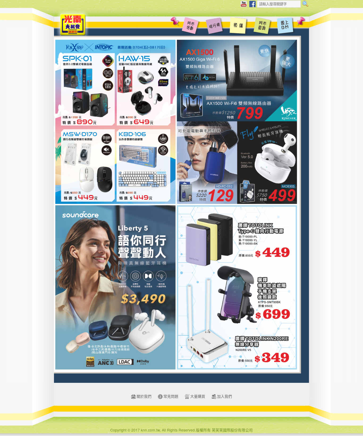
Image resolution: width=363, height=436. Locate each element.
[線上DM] (286, 26)
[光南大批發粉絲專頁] (252, 3)
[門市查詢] (262, 26)
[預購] (238, 26)
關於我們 (144, 396)
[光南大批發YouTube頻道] (243, 3)
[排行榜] (214, 26)
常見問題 (170, 396)
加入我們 (224, 396)
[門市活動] (191, 26)
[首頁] (72, 24)
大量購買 (197, 396)
